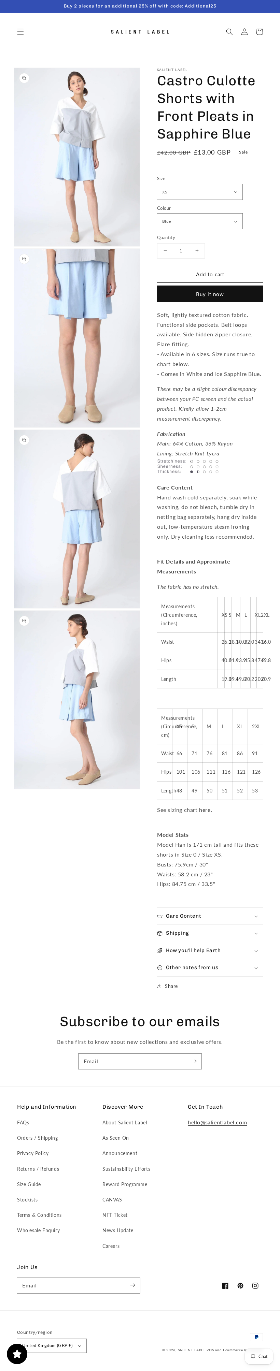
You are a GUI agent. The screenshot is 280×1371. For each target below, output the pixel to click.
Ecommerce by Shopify (243, 1350)
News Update (118, 1230)
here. (205, 809)
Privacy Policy (32, 1153)
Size (161, 178)
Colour (164, 208)
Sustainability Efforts (126, 1169)
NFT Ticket (115, 1215)
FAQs (23, 1122)
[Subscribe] (193, 1061)
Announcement (119, 1153)
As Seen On (115, 1138)
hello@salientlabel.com (217, 1122)
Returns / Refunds (38, 1169)
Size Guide (29, 1184)
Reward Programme (125, 1184)
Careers (111, 1246)
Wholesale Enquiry (38, 1230)
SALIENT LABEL (192, 1350)
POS (210, 1350)
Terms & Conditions (39, 1215)
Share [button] (171, 986)
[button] (20, 31)
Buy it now (210, 294)
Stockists (27, 1199)
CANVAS (112, 1199)
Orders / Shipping (37, 1138)
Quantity (166, 237)
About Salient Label (124, 1122)
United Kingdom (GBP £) (47, 1345)
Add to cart (210, 274)
